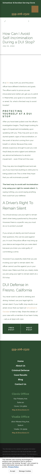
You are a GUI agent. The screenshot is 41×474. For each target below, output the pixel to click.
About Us (20, 365)
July (8, 21)
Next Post (29, 329)
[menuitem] (20, 361)
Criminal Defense (20, 370)
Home (20, 361)
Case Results (20, 375)
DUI (7, 83)
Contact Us (20, 384)
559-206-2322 (20, 14)
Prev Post (11, 329)
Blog (20, 379)
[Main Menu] (34, 9)
